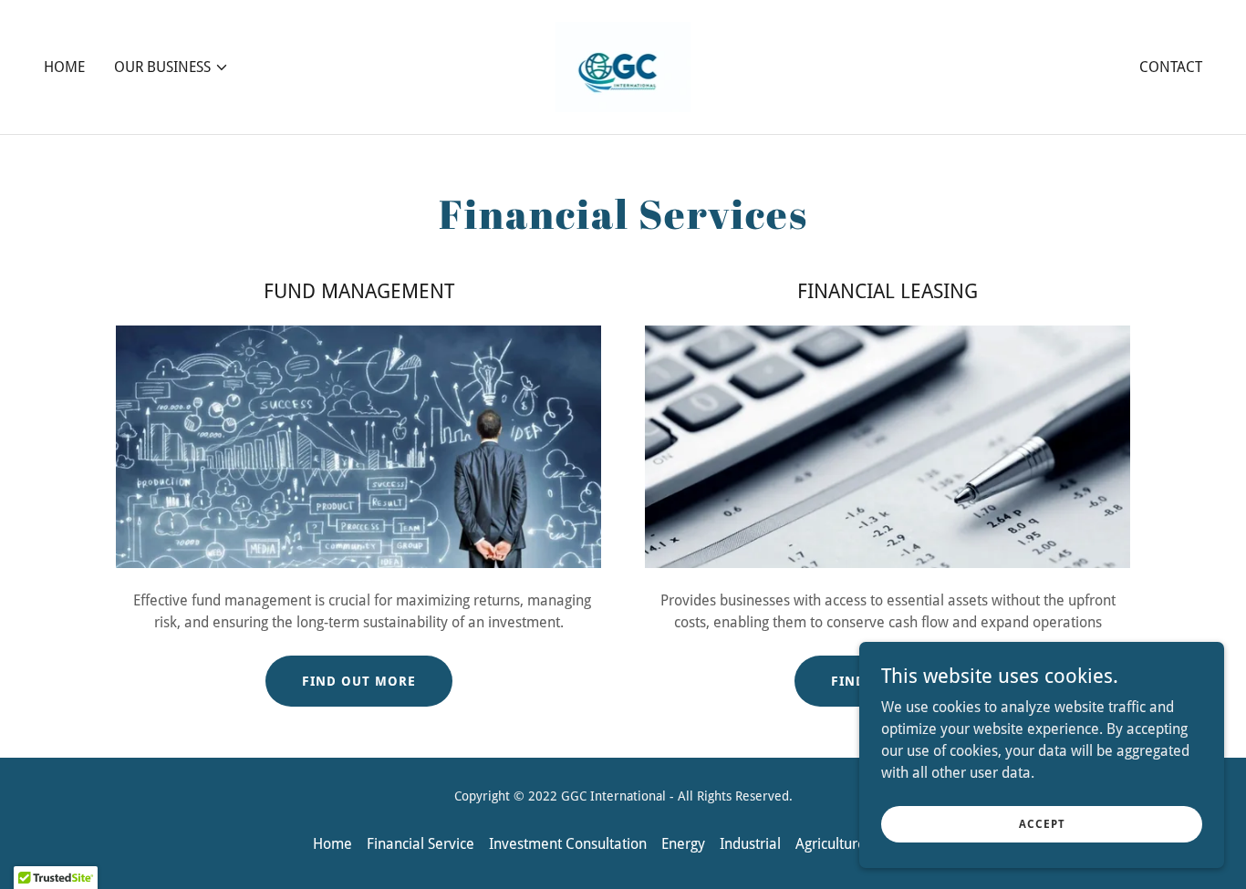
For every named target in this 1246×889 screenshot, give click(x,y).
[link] (623, 66)
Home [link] (64, 67)
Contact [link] (1170, 67)
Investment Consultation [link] (568, 844)
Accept (1042, 823)
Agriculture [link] (830, 844)
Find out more (359, 681)
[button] (171, 67)
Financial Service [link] (420, 844)
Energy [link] (683, 844)
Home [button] (332, 844)
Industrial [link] (750, 844)
